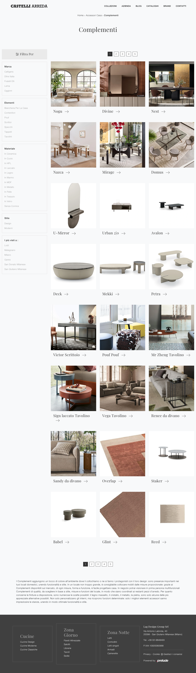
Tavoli (67, 652)
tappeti (8, 131)
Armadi (111, 649)
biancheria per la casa (16, 108)
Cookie (156, 654)
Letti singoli (113, 645)
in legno (8, 172)
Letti (109, 638)
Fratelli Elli (9, 81)
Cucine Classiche (28, 649)
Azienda (126, 6)
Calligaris (8, 71)
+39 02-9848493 (156, 640)
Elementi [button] (9, 103)
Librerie (67, 648)
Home (80, 15)
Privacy (147, 654)
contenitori (9, 112)
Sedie (66, 655)
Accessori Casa (94, 15)
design (7, 223)
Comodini (112, 641)
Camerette (112, 653)
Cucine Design (27, 641)
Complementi (111, 15)
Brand (167, 6)
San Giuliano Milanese (15, 269)
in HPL (7, 163)
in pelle (8, 191)
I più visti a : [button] (11, 240)
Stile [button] (6, 218)
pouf (6, 117)
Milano (7, 254)
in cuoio (8, 158)
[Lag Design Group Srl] (54, 6)
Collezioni (110, 6)
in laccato (9, 168)
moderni (8, 228)
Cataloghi (153, 6)
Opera (7, 259)
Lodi (6, 245)
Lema (7, 86)
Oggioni (8, 90)
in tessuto (9, 196)
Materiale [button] (9, 148)
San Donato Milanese (15, 264)
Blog (138, 6)
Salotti (67, 644)
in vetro (8, 201)
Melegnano (9, 250)
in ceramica (10, 153)
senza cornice (11, 206)
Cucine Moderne (28, 645)
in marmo (9, 177)
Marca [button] (7, 66)
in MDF (7, 182)
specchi (8, 127)
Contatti (181, 6)
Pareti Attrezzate (72, 640)
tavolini (8, 136)
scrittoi (7, 122)
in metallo (9, 187)
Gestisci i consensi (173, 654)
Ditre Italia (9, 76)
